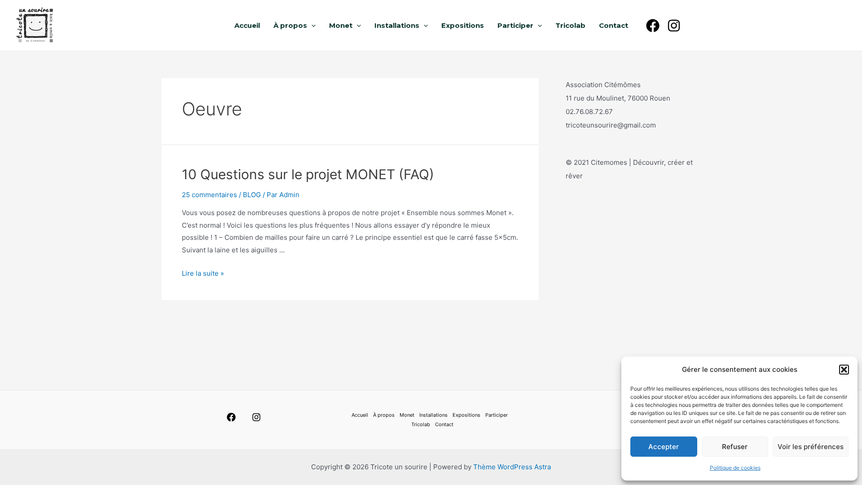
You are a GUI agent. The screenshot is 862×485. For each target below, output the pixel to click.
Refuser (735, 446)
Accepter (663, 446)
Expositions (462, 25)
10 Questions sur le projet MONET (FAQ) (308, 174)
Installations (396, 25)
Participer (515, 25)
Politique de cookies (735, 467)
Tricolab (570, 25)
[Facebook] (653, 26)
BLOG (252, 194)
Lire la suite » (203, 273)
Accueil (247, 25)
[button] (844, 369)
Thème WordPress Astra (512, 467)
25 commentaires (209, 194)
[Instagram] (674, 26)
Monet (340, 25)
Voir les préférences (811, 446)
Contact (613, 25)
